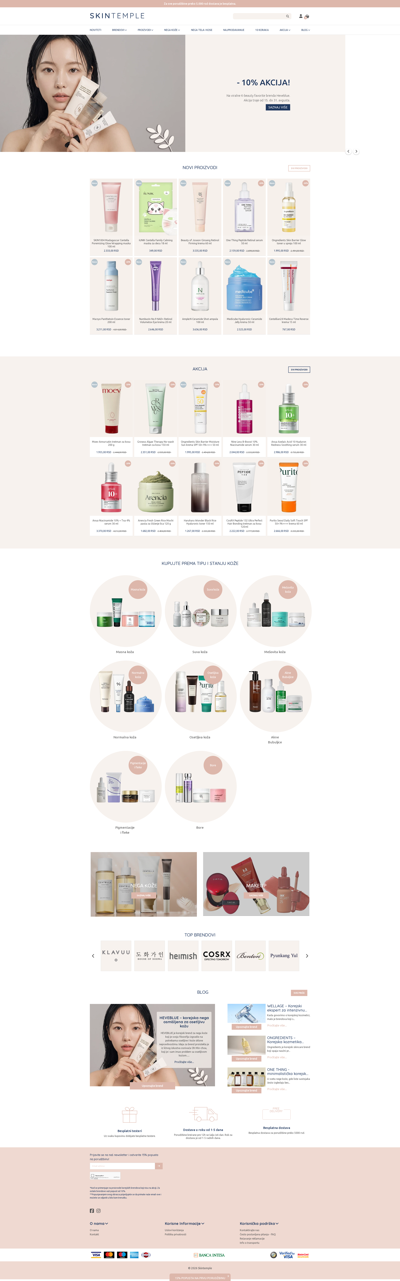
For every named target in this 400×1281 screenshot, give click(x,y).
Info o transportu (249, 1242)
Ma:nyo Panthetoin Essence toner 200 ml (111, 320)
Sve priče (299, 993)
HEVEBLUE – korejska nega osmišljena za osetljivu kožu (184, 1021)
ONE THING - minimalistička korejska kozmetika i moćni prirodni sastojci (287, 1075)
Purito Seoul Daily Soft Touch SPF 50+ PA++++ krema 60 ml (289, 522)
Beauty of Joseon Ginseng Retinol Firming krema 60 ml (200, 242)
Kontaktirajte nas (249, 1230)
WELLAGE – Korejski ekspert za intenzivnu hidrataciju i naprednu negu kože (287, 1012)
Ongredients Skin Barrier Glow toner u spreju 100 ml (289, 242)
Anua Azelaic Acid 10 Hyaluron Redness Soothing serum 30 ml (288, 443)
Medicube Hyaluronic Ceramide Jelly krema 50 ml (244, 320)
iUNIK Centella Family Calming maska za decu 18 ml (155, 242)
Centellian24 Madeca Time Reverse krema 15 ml (288, 320)
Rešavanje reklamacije (252, 1238)
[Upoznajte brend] (247, 1013)
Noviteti (95, 30)
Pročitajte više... (184, 1061)
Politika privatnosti (175, 1234)
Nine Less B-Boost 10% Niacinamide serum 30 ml (244, 443)
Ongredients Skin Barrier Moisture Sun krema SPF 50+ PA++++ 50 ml (200, 443)
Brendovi (118, 30)
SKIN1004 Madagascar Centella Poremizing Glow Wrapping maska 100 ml (111, 243)
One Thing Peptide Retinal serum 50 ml (244, 242)
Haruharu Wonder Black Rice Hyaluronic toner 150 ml (200, 522)
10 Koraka (262, 30)
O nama (94, 1230)
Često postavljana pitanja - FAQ (258, 1234)
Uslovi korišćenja (174, 1230)
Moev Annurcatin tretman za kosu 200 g (111, 443)
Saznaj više (278, 107)
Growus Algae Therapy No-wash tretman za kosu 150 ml (155, 443)
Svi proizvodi (299, 168)
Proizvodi (144, 30)
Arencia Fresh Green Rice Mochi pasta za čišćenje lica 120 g (155, 522)
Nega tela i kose (201, 30)
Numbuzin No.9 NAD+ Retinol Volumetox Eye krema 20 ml (155, 320)
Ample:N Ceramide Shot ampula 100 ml (200, 320)
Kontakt (94, 1234)
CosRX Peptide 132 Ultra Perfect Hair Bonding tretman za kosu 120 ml (244, 523)
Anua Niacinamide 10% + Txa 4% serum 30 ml (111, 522)
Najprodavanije (233, 30)
